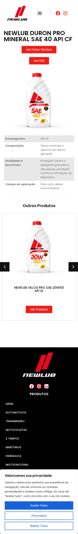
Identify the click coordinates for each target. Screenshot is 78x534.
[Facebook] (31, 386)
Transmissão (15, 421)
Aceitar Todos (39, 505)
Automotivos (16, 412)
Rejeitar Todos (39, 525)
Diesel (10, 404)
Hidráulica (13, 456)
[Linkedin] (46, 386)
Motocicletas (16, 430)
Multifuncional (17, 465)
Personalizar (39, 515)
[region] (39, 501)
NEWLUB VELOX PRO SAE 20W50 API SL (39, 289)
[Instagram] (39, 386)
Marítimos (13, 447)
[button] (40, 13)
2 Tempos (12, 438)
